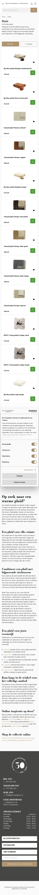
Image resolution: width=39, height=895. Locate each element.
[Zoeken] (33, 10)
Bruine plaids (7, 740)
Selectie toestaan (19, 482)
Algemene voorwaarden (19, 888)
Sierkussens (27, 740)
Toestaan (20, 476)
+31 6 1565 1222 (11, 788)
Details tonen (28, 470)
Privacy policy (29, 887)
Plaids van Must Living (25, 738)
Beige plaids (17, 740)
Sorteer (29, 44)
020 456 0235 (10, 782)
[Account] (32, 3)
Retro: (6, 660)
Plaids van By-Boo (8, 738)
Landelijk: (7, 665)
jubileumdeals (16, 726)
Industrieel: (8, 655)
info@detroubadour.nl (14, 795)
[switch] (34, 450)
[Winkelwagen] (35, 3)
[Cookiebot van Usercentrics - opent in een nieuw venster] (28, 411)
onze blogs (12, 719)
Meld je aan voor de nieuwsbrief (19, 864)
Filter (11, 44)
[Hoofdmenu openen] (3, 4)
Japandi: (7, 650)
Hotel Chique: (9, 670)
